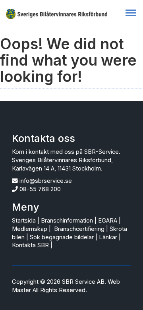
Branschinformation (67, 220)
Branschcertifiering (79, 228)
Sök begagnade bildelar (62, 237)
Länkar (108, 237)
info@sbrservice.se (45, 180)
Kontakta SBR (30, 245)
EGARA (107, 220)
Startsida (24, 220)
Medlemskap (29, 228)
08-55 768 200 (40, 189)
